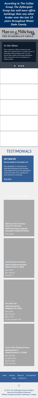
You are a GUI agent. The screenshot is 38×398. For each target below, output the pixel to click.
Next (35, 48)
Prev (2, 48)
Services (12, 375)
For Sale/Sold (31, 375)
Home (4, 375)
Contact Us (22, 378)
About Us (21, 375)
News (14, 378)
